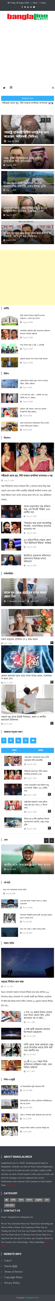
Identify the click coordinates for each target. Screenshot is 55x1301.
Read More (11, 1185)
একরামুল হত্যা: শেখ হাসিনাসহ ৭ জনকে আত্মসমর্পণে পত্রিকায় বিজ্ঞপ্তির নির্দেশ (25, 210)
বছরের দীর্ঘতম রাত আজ (12, 981)
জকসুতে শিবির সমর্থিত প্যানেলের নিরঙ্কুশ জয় (34, 1128)
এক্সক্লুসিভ (38, 1200)
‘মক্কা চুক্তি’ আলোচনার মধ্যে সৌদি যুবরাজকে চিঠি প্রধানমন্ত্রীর (22, 160)
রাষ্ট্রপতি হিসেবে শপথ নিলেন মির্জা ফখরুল (34, 359)
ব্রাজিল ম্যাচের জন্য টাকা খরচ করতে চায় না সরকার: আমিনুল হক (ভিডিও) (27, 235)
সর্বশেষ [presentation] (14, 750)
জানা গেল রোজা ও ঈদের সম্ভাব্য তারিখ (32, 929)
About (35, 3)
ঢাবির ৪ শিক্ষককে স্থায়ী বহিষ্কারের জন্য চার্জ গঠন (35, 1115)
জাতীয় (13, 1200)
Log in (7, 1260)
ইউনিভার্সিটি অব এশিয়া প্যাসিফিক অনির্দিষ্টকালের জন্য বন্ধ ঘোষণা (36, 1102)
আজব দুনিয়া (10, 1205)
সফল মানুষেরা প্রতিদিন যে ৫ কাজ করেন (19, 639)
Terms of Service (13, 1271)
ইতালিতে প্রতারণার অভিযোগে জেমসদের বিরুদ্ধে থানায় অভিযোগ (37, 558)
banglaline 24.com (17, 601)
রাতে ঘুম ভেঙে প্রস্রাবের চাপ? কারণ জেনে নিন (25, 594)
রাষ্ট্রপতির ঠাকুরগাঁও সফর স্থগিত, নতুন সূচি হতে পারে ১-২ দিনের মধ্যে (36, 805)
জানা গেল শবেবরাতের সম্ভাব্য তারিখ (15, 890)
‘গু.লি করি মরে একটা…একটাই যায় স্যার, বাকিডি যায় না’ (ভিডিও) (34, 396)
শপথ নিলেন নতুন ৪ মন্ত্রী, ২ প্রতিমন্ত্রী (32, 345)
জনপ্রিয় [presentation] (40, 750)
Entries (10, 1266)
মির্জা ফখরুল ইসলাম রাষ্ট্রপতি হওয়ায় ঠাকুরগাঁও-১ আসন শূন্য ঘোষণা (32, 317)
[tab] (14, 750)
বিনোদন (29, 1200)
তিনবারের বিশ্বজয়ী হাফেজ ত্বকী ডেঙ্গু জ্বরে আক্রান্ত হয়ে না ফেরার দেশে (36, 916)
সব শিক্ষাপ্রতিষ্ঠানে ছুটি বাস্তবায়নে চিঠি (32, 1086)
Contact (43, 3)
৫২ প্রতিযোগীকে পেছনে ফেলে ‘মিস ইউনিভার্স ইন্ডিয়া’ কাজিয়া (37, 542)
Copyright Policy (13, 1277)
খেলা (47, 1200)
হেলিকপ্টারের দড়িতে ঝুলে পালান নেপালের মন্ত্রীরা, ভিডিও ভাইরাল (34, 382)
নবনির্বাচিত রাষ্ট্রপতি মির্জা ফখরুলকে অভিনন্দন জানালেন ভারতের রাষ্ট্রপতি (35, 332)
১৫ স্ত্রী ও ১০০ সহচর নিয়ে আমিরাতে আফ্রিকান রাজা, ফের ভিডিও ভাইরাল (38, 1064)
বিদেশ (21, 1200)
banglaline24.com (32, 1298)
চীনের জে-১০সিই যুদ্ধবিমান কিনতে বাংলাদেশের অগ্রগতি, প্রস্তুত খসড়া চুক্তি (24, 185)
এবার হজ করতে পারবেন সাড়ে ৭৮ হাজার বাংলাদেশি (33, 902)
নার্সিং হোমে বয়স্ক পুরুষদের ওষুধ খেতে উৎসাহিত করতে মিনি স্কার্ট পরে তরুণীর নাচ (38, 1047)
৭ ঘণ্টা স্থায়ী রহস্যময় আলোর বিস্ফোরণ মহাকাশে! (37, 1031)
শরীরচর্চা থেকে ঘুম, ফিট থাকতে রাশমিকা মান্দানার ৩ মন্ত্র (26, 475)
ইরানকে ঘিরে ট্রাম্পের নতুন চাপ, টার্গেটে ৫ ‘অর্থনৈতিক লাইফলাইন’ (24, 132)
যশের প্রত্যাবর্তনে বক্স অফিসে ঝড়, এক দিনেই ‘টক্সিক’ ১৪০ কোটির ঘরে (27, 106)
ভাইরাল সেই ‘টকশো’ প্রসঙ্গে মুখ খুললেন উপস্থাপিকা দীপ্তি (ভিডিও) (33, 410)
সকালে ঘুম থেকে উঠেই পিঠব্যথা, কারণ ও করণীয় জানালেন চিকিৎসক (23, 718)
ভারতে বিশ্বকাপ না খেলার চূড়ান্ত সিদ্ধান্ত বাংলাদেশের (27, 861)
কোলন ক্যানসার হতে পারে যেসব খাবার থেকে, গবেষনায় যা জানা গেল (26, 677)
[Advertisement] (27, 55)
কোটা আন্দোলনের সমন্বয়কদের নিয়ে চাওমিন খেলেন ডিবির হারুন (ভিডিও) (34, 424)
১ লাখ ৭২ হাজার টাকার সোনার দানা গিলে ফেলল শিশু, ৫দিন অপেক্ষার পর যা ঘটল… (38, 1015)
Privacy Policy (12, 1282)
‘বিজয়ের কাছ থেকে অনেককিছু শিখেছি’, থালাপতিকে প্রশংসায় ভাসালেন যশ (37, 526)
